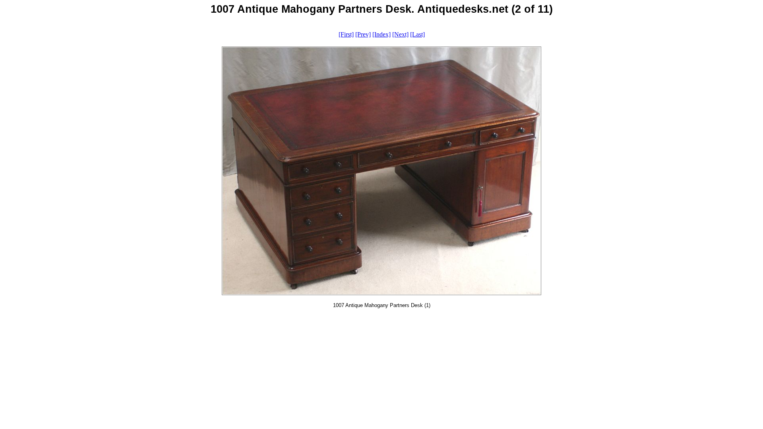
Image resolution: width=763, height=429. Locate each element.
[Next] (400, 34)
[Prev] (363, 34)
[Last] (417, 34)
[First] (346, 34)
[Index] (381, 34)
